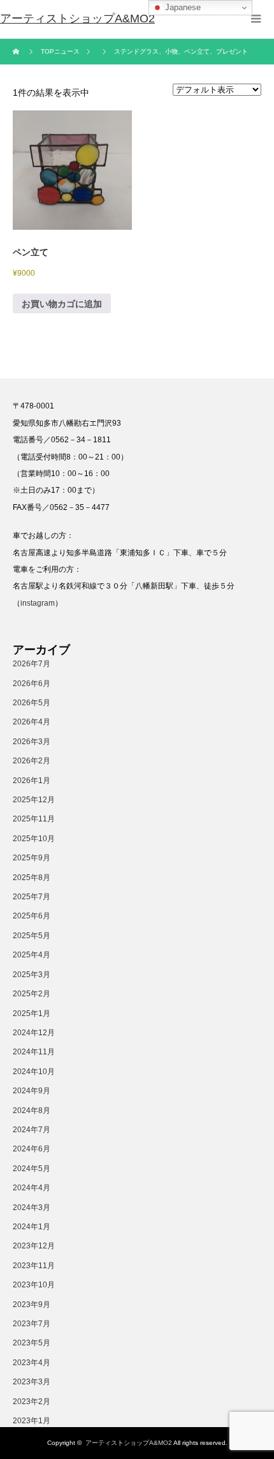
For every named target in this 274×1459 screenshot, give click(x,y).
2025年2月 (31, 993)
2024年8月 (31, 1110)
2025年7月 (31, 896)
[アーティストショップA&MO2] (77, 19)
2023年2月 (31, 1401)
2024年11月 (34, 1051)
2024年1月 (31, 1226)
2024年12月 (34, 1032)
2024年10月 (34, 1071)
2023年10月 (34, 1284)
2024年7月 (31, 1129)
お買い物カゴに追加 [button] (62, 304)
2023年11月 (34, 1265)
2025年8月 (31, 877)
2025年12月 (34, 799)
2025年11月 (34, 818)
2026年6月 (31, 683)
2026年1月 (31, 780)
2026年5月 (31, 702)
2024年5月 (31, 1168)
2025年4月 (31, 954)
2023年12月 (34, 1245)
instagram (37, 603)
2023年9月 (31, 1304)
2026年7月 (31, 663)
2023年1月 (31, 1420)
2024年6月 (31, 1148)
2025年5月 (31, 935)
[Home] (17, 52)
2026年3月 (31, 741)
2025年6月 (31, 915)
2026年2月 (31, 760)
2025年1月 (31, 1013)
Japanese (181, 7)
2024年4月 (31, 1187)
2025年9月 (31, 857)
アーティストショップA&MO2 (128, 1442)
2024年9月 (31, 1090)
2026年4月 (31, 721)
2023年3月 (31, 1381)
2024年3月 (31, 1207)
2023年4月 (31, 1362)
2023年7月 (31, 1323)
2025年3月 (31, 974)
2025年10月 (34, 838)
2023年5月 (31, 1342)
